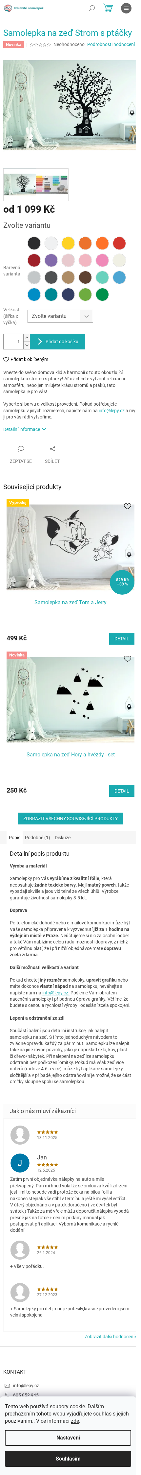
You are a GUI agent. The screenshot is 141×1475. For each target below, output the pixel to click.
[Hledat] (91, 8)
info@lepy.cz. (56, 992)
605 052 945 (26, 1395)
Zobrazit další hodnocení (109, 1336)
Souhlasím (68, 1459)
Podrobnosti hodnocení (111, 44)
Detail (121, 638)
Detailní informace (21, 429)
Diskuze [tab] (62, 837)
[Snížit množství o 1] (26, 345)
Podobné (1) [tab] (37, 837)
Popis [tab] (14, 837)
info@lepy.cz (112, 410)
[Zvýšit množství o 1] (26, 338)
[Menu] (126, 8)
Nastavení (68, 1438)
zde (75, 1421)
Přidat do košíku (62, 341)
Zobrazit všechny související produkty (70, 818)
